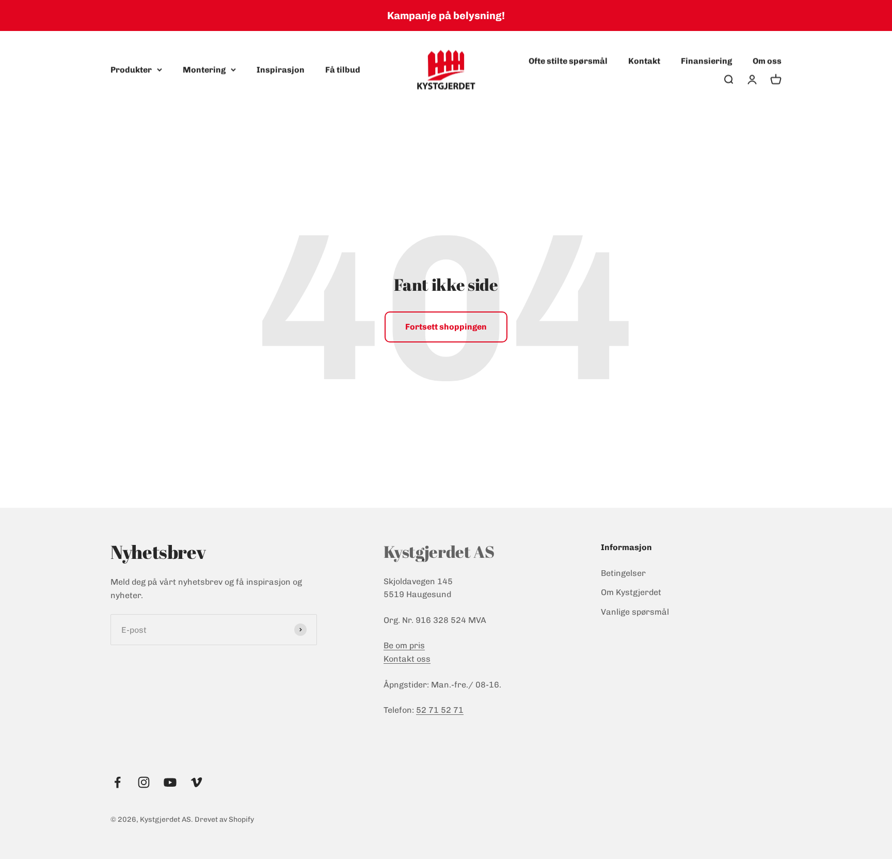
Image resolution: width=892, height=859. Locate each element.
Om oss (767, 61)
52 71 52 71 (440, 710)
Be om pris (404, 645)
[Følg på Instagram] (144, 782)
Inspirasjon (281, 69)
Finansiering (706, 61)
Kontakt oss (407, 659)
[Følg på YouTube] (170, 782)
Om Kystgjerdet (631, 592)
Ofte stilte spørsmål (568, 61)
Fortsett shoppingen (446, 327)
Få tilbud (342, 69)
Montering (204, 69)
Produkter (131, 69)
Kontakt (644, 61)
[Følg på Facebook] (117, 782)
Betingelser (623, 573)
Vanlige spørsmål (635, 612)
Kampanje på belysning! (446, 15)
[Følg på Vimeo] (196, 782)
